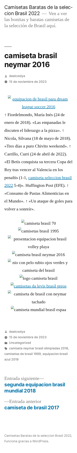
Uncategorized (20, 343)
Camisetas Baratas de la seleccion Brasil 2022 (38, 10)
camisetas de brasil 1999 (22, 354)
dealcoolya (17, 76)
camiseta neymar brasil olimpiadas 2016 (38, 348)
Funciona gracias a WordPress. (26, 441)
